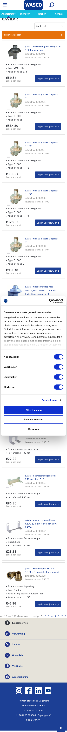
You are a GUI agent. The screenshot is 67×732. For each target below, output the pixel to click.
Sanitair (16, 644)
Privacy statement (28, 700)
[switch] (58, 366)
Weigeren (33, 428)
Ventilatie (17, 665)
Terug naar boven (61, 727)
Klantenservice (20, 622)
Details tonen (49, 400)
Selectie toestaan (33, 419)
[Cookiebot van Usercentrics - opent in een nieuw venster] (49, 301)
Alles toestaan (34, 410)
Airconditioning (20, 676)
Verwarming (18, 633)
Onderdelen (18, 655)
